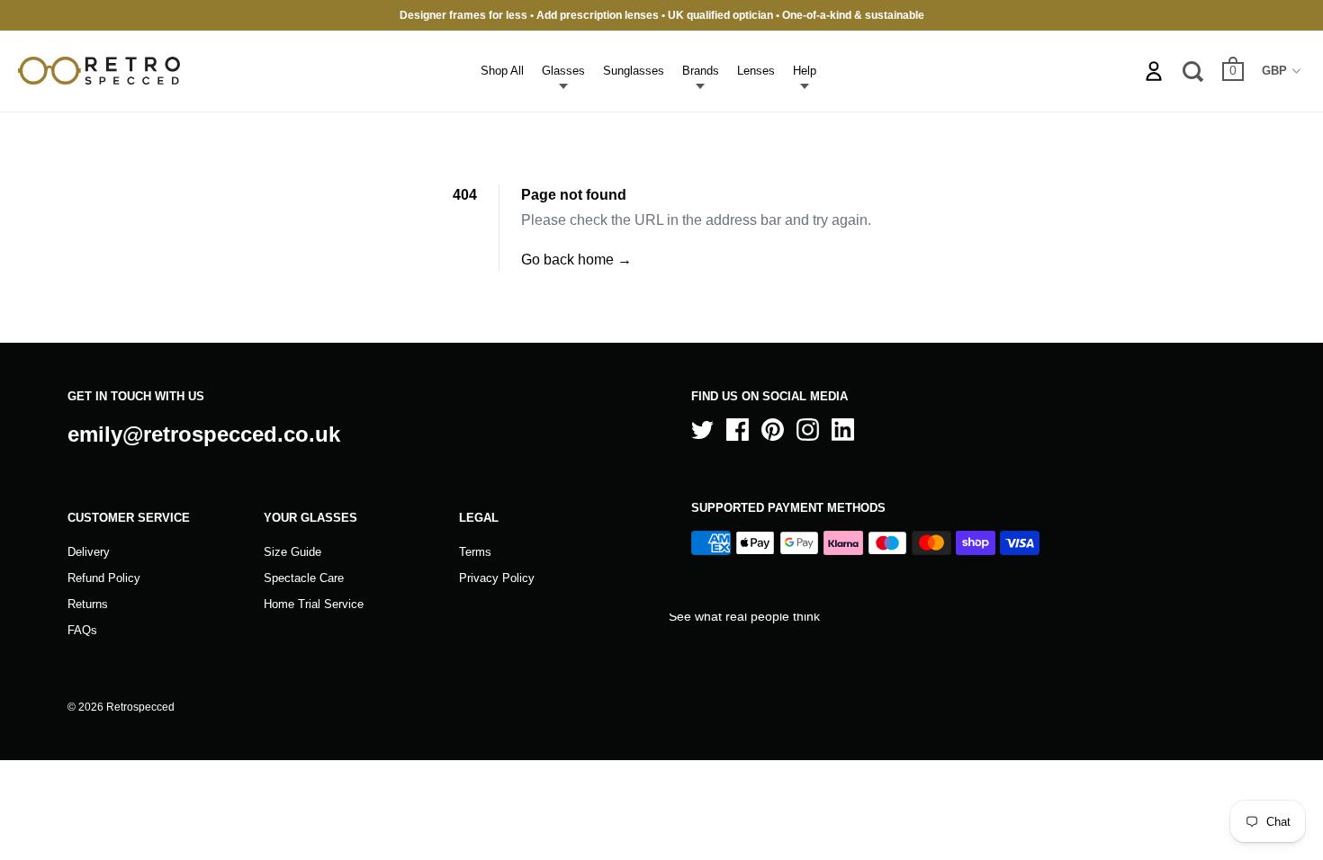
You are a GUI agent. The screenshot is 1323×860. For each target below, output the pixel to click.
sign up (758, 595)
